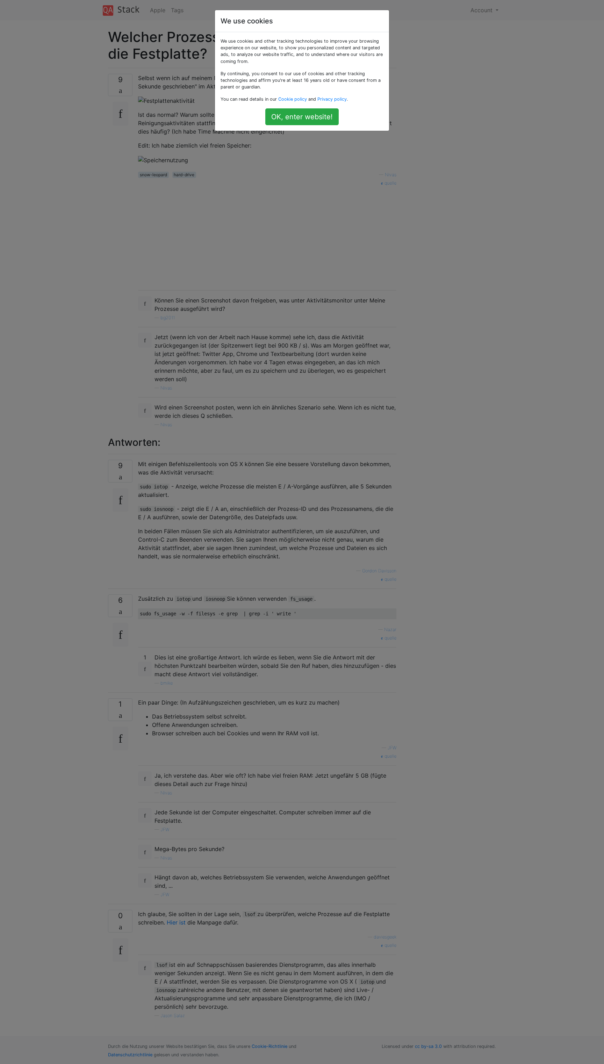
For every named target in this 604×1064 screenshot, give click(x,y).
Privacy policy (332, 99)
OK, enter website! (302, 117)
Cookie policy (292, 99)
